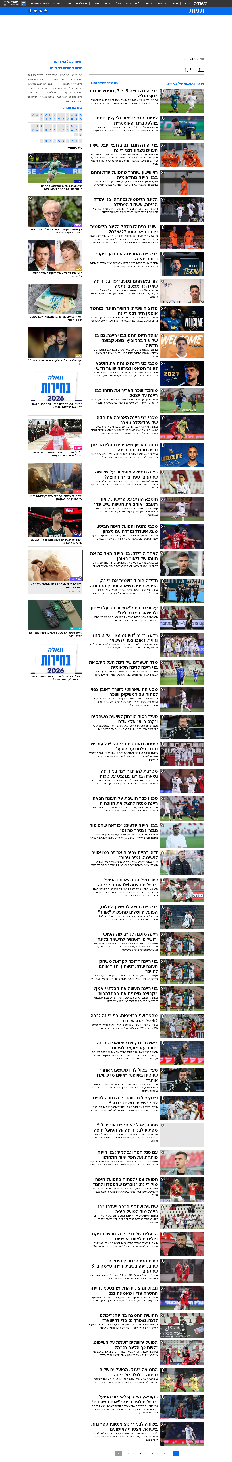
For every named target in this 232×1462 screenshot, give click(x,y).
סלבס (138, 3)
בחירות (162, 3)
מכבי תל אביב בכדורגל (40, 83)
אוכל (118, 3)
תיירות (95, 3)
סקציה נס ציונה (74, 101)
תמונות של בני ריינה (68, 61)
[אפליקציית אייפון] (40, 11)
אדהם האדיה (47, 96)
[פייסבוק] (30, 11)
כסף (128, 3)
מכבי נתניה (51, 88)
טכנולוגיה (81, 3)
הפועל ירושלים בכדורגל (70, 88)
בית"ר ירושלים (35, 75)
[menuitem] (184, 4)
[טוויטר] (35, 11)
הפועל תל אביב (36, 88)
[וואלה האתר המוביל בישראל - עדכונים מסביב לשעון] (200, 3)
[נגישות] (5, 3)
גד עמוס (32, 96)
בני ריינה (188, 59)
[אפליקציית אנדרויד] (45, 11)
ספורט (174, 3)
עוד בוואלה (74, 148)
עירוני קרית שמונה (72, 83)
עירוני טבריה (75, 96)
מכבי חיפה (51, 75)
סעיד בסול (33, 92)
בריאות (107, 3)
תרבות (150, 3)
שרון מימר (77, 75)
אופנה (68, 3)
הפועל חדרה (51, 92)
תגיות (200, 59)
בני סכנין (64, 75)
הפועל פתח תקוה (73, 92)
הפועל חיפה (75, 79)
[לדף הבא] (118, 1453)
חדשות (186, 3)
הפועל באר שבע (36, 79)
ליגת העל (62, 96)
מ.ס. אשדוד (57, 79)
